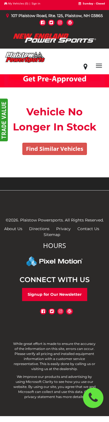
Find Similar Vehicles (54, 148)
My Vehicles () (18, 3)
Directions (39, 228)
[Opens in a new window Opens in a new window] (42, 22)
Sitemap (52, 234)
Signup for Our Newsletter (55, 294)
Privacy (63, 228)
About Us (13, 228)
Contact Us (88, 228)
